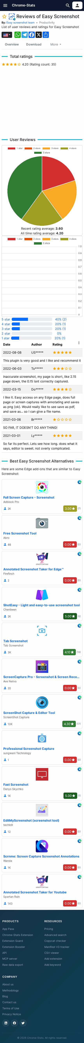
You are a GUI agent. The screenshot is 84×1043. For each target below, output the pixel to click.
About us (7, 984)
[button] (5, 5)
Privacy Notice (11, 1014)
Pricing (48, 928)
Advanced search (55, 935)
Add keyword (52, 964)
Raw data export (12, 964)
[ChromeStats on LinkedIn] (5, 1023)
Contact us (9, 1002)
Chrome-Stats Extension (17, 935)
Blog (5, 996)
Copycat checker (55, 940)
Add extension (53, 958)
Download (33, 44)
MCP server (9, 958)
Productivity (47, 22)
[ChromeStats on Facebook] (14, 1023)
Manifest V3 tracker (56, 946)
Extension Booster (13, 946)
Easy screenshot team (20, 22)
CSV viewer (51, 952)
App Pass (8, 928)
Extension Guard (12, 940)
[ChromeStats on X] (23, 1023)
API (4, 952)
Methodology (10, 990)
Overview (12, 44)
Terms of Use (10, 1008)
